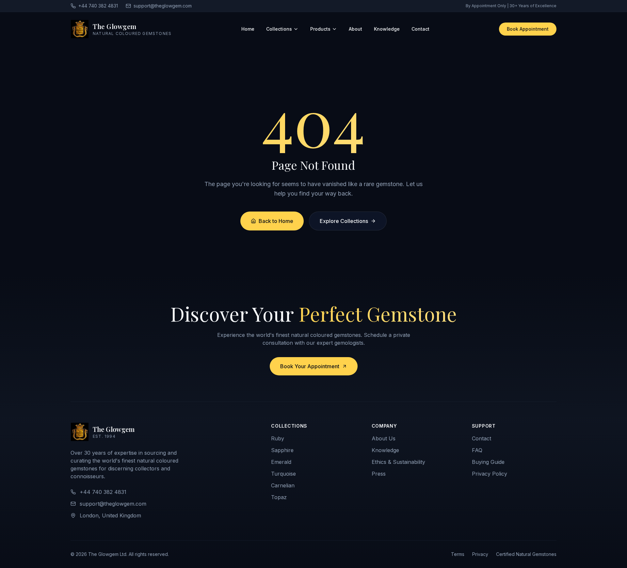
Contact (420, 29)
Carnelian (283, 485)
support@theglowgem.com (163, 5)
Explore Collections (344, 221)
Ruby (277, 438)
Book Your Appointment (309, 366)
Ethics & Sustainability (398, 462)
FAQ (477, 450)
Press (379, 473)
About (355, 29)
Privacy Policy (489, 473)
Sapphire (282, 450)
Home (247, 29)
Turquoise (283, 473)
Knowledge (387, 29)
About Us (383, 438)
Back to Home (276, 221)
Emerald (281, 462)
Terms (457, 554)
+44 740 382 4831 (98, 5)
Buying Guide (488, 462)
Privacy (480, 554)
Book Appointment (528, 29)
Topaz (279, 497)
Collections (279, 29)
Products (320, 29)
